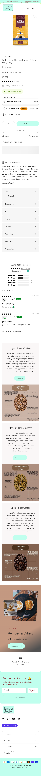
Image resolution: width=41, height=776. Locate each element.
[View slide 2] (19, 669)
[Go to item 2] (19, 52)
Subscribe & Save (16, 108)
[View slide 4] (24, 669)
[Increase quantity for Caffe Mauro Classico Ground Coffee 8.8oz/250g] (13, 123)
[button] (7, 81)
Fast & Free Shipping (20, 662)
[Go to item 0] (17, 52)
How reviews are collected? (12, 332)
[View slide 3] (21, 669)
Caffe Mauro (6, 56)
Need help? (35, 136)
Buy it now (20, 130)
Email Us (7, 753)
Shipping (5, 72)
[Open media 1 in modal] (35, 16)
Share (7, 136)
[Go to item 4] (24, 52)
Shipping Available (30, 1)
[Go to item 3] (21, 52)
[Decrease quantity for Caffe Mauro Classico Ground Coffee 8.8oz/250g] (4, 123)
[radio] (4, 101)
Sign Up (33, 690)
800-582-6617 (9, 751)
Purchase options (8, 97)
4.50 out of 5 (25, 269)
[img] (7, 296)
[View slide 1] (17, 669)
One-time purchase (13, 101)
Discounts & (11, 1)
